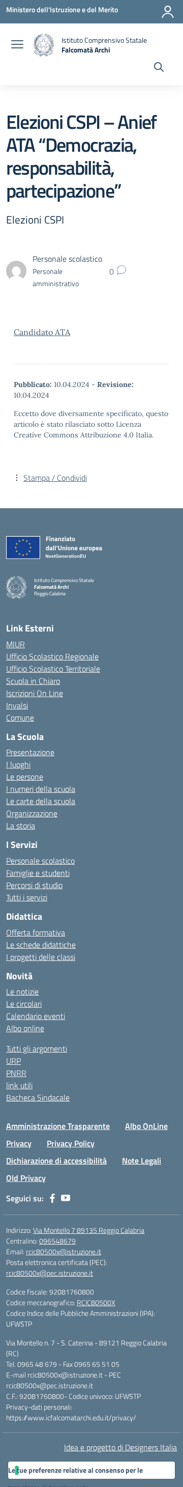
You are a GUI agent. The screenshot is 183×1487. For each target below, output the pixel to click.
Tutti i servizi (26, 897)
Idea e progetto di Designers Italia (120, 1447)
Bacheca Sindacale (38, 1097)
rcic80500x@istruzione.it (63, 1251)
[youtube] (65, 1198)
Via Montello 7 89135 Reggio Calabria (88, 1230)
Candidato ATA (42, 332)
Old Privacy (26, 1178)
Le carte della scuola (40, 801)
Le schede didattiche (41, 945)
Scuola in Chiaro (33, 681)
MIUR (15, 644)
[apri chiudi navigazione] (17, 45)
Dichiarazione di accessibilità (56, 1160)
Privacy (19, 1143)
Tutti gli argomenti (36, 1048)
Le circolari (24, 1004)
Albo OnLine (146, 1126)
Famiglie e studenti (38, 873)
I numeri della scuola (40, 789)
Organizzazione (31, 813)
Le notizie (22, 991)
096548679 (57, 1240)
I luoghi (18, 764)
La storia (20, 825)
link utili (19, 1085)
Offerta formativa (35, 932)
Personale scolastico (40, 861)
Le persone (24, 776)
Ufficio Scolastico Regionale (52, 656)
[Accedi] (168, 11)
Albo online (25, 1028)
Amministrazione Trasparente (58, 1126)
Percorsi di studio (34, 885)
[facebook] (52, 1198)
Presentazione (30, 752)
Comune (20, 717)
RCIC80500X (96, 1302)
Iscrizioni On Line (34, 693)
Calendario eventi (35, 1016)
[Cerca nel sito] (159, 68)
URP (13, 1061)
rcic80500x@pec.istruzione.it (49, 1273)
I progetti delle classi (40, 957)
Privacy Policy (71, 1143)
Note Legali (141, 1160)
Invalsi (17, 705)
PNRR (16, 1073)
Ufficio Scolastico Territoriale (53, 669)
